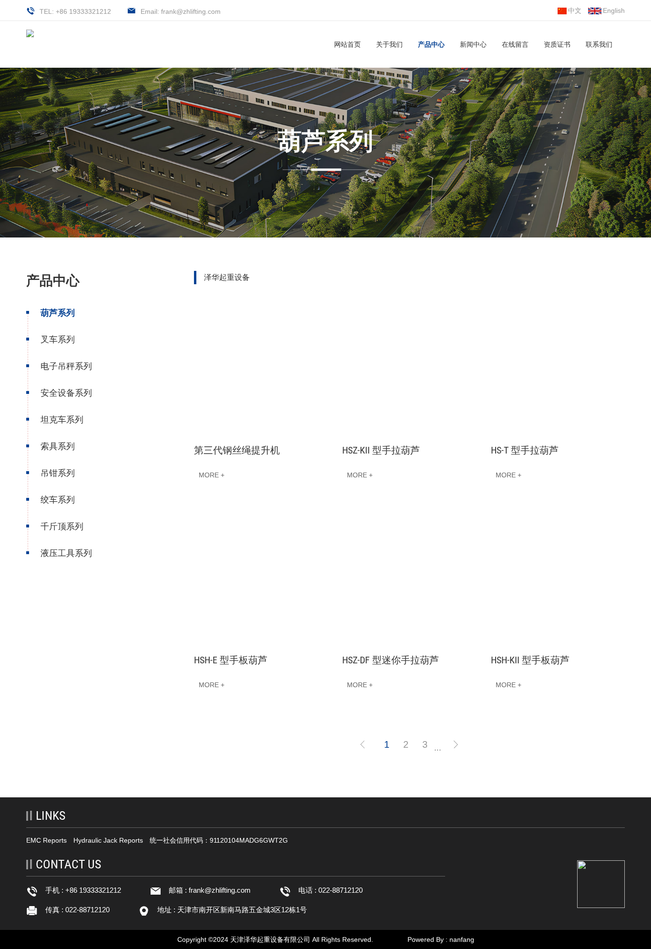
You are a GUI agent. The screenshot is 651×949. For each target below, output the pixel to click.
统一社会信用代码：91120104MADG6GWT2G (219, 840)
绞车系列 (58, 500)
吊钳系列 (58, 473)
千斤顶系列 (62, 526)
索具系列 (58, 446)
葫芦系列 (58, 313)
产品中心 (431, 44)
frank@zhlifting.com (220, 890)
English (614, 10)
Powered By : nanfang (440, 939)
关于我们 (389, 44)
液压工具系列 (66, 553)
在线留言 (515, 44)
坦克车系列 (62, 419)
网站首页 (347, 44)
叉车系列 (58, 339)
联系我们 (599, 44)
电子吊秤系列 (66, 366)
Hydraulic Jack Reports (108, 840)
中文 (574, 10)
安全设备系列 (66, 393)
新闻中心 (473, 44)
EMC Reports (46, 840)
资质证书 (557, 44)
